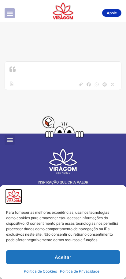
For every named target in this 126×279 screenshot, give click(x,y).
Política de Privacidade (79, 271)
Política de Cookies (40, 271)
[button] (10, 13)
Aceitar (63, 257)
